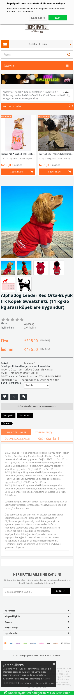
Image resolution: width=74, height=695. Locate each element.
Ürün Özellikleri (16, 432)
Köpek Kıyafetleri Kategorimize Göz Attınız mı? (39, 693)
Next (67, 81)
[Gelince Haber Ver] (23, 397)
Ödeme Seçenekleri (17, 438)
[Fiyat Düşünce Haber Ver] (14, 397)
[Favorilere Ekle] (4, 397)
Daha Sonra (38, 17)
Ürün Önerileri (48, 438)
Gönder (60, 590)
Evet (57, 17)
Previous (6, 81)
